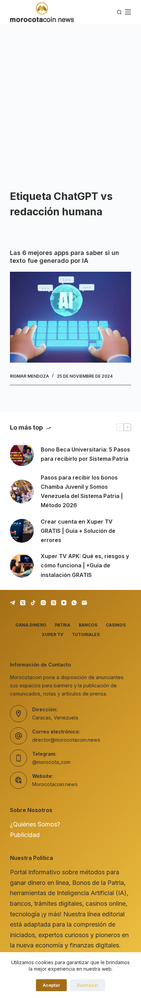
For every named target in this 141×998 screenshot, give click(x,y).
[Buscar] (119, 12)
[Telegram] (12, 602)
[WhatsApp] (74, 602)
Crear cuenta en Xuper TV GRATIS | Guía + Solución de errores (78, 530)
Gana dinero (30, 625)
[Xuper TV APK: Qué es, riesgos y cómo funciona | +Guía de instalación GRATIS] (22, 566)
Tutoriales (86, 634)
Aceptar (51, 985)
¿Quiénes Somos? (35, 824)
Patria (62, 625)
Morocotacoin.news (55, 784)
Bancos (88, 625)
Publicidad (25, 834)
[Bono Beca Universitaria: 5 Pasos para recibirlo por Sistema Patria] (22, 454)
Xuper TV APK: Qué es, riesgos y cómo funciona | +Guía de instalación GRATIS (85, 565)
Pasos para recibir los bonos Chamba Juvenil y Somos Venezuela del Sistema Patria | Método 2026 (82, 491)
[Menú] (128, 12)
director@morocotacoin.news (66, 740)
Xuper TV (52, 634)
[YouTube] (63, 602)
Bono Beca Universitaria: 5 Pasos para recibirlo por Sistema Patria (85, 454)
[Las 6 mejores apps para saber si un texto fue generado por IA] (70, 317)
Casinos (116, 625)
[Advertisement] (70, 97)
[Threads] (53, 602)
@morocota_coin (51, 762)
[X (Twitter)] (22, 602)
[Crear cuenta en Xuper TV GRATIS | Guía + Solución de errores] (22, 531)
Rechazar (87, 985)
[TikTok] (33, 602)
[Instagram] (43, 602)
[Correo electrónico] (84, 602)
